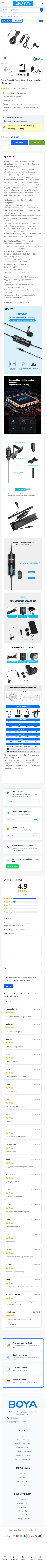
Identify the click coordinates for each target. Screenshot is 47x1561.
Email (6, 968)
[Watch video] (5, 52)
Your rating (9, 930)
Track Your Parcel (22, 1481)
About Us (22, 1499)
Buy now (37, 143)
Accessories (22, 1436)
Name (7, 959)
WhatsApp (13, 866)
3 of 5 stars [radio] (20, 929)
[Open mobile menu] (3, 3)
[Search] (41, 10)
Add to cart (19, 143)
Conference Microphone (22, 1451)
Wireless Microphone (22, 1444)
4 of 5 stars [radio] (22, 929)
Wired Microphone (15, 16)
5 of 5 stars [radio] (24, 929)
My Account (22, 1473)
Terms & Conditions (23, 1515)
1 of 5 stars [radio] (17, 929)
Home (3, 16)
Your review (9, 933)
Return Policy (22, 1507)
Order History (23, 1477)
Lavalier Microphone (23, 1455)
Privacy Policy (23, 1511)
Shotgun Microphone (22, 1459)
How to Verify (22, 1485)
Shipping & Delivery (23, 1519)
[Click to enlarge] (5, 58)
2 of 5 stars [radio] (18, 929)
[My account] (42, 3)
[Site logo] (23, 3)
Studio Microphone (22, 1447)
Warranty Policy (22, 1503)
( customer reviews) (18, 88)
